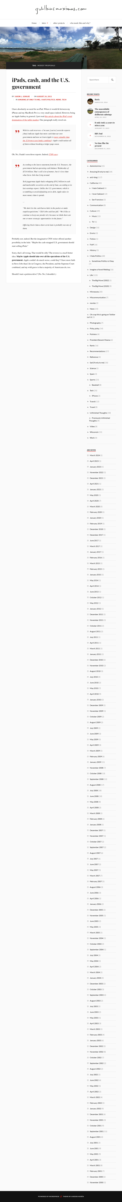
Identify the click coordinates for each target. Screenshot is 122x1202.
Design (93, 227)
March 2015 (95, 563)
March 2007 (95, 875)
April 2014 (94, 586)
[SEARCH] (112, 79)
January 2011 (95, 654)
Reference (94, 357)
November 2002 (96, 1052)
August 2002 (95, 1069)
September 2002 (96, 1063)
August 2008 (95, 785)
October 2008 (95, 773)
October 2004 (95, 944)
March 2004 (95, 972)
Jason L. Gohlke (22, 96)
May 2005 (94, 927)
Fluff (92, 244)
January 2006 (95, 904)
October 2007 (95, 841)
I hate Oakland (98, 188)
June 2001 (94, 1148)
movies (93, 303)
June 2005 (94, 921)
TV (93, 222)
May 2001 (94, 1154)
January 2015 (95, 574)
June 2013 (94, 592)
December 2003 (96, 983)
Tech (64, 100)
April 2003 (94, 1023)
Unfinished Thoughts (98, 413)
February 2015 (96, 569)
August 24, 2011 (44, 96)
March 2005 (95, 932)
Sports (92, 379)
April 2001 (94, 1160)
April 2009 (94, 745)
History (93, 250)
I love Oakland (98, 194)
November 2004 (96, 938)
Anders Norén (77, 1196)
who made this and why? (80, 23)
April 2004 (94, 966)
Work (92, 438)
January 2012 (95, 609)
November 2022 (96, 472)
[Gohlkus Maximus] (61, 9)
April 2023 (94, 461)
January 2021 (95, 489)
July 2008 (94, 790)
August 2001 (95, 1137)
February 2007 (96, 881)
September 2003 (96, 995)
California (94, 183)
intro (44, 23)
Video (92, 426)
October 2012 (95, 597)
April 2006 (94, 898)
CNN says (53, 154)
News (58, 100)
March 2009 (95, 751)
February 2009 (96, 756)
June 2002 (94, 1080)
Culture (93, 211)
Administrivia (95, 166)
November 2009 (96, 711)
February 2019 (96, 523)
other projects (59, 23)
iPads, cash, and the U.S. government (41, 83)
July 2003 (94, 1006)
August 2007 (95, 853)
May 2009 (94, 739)
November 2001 (96, 1120)
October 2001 (95, 1125)
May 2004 (94, 961)
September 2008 (96, 779)
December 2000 (96, 1177)
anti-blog (93, 177)
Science (93, 368)
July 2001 (94, 1143)
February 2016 (96, 557)
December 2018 (96, 529)
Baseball (95, 385)
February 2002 (96, 1103)
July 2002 (94, 1074)
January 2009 (95, 762)
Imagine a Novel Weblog (100, 269)
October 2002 (95, 1057)
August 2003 (95, 1001)
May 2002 (94, 1086)
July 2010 (94, 677)
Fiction (93, 239)
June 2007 (94, 864)
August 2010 (95, 671)
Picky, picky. (94, 328)
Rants (92, 345)
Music (94, 216)
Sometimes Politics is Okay (103, 261)
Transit (93, 401)
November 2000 (96, 1182)
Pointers (93, 334)
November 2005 (96, 915)
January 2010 (95, 699)
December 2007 (96, 830)
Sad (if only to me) (97, 362)
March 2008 (95, 813)
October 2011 (95, 626)
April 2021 (94, 484)
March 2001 (95, 1165)
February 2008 (96, 819)
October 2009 (95, 716)
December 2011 (96, 614)
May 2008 (94, 802)
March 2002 (95, 1097)
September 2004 (96, 949)
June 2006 (94, 893)
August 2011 (95, 631)
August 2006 (95, 887)
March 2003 (95, 1029)
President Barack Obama (100, 340)
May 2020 (94, 495)
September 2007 (96, 847)
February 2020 (96, 512)
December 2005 (96, 910)
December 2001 (96, 1114)
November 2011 (96, 620)
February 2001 (96, 1171)
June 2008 (94, 796)
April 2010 (94, 694)
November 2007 (96, 836)
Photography (95, 323)
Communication (96, 205)
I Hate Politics (48, 100)
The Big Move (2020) (100, 286)
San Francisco (97, 199)
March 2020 (95, 506)
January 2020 (95, 518)
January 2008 (95, 824)
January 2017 (95, 552)
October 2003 (95, 989)
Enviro (92, 233)
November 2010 (96, 665)
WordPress (54, 1196)
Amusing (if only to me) (29, 100)
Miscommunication (98, 297)
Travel (92, 407)
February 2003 (96, 1035)
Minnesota (94, 292)
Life (91, 275)
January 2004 (95, 978)
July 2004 (94, 955)
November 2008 (96, 768)
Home (34, 23)
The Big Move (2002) (100, 280)
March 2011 (95, 648)
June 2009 (94, 733)
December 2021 (96, 478)
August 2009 (95, 722)
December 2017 (96, 535)
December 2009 (96, 705)
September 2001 (96, 1131)
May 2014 (94, 580)
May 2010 (94, 688)
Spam (92, 374)
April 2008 (94, 807)
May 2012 (94, 603)
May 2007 (94, 870)
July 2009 (94, 728)
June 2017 (94, 540)
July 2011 (94, 637)
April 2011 (94, 643)
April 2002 (94, 1091)
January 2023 (95, 467)
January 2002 (95, 1108)
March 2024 (95, 455)
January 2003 (95, 1040)
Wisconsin (94, 432)
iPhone (95, 396)
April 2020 (94, 501)
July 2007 (94, 859)
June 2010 (94, 682)
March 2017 (95, 546)
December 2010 (96, 660)
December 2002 (96, 1046)
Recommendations (97, 351)
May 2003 (94, 1018)
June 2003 (94, 1012)
